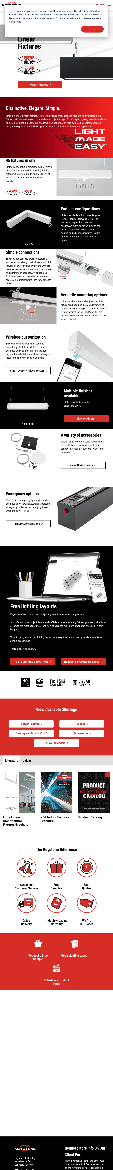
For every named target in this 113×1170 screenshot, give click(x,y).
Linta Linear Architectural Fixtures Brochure (15, 821)
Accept (92, 29)
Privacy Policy (15, 21)
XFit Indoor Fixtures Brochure (55, 819)
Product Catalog (90, 817)
